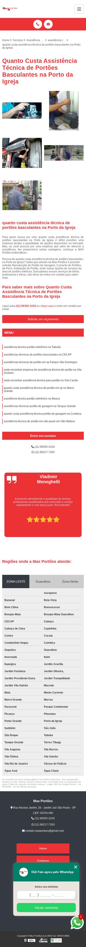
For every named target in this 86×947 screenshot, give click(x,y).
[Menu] (79, 9)
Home (43, 848)
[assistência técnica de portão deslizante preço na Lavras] (64, 153)
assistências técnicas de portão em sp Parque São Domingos (40, 362)
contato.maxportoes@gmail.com (44, 830)
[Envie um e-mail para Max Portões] (48, 24)
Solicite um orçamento (43, 319)
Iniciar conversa (46, 907)
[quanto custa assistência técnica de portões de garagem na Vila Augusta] (22, 153)
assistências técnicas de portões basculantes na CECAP (37, 354)
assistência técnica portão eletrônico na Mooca (32, 398)
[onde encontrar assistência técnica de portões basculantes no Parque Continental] (22, 111)
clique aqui (47, 306)
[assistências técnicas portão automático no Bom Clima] (64, 111)
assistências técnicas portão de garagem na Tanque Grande (40, 406)
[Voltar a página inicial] (9, 8)
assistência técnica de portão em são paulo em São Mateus (39, 421)
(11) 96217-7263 (44, 452)
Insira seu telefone (46, 886)
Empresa (43, 860)
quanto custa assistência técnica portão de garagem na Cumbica (42, 413)
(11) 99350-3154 (26, 306)
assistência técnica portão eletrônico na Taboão (32, 347)
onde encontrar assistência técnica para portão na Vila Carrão (41, 380)
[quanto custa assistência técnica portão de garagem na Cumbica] (22, 195)
